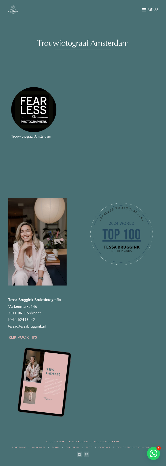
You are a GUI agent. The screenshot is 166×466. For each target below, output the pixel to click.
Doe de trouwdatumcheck (135, 447)
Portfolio (19, 447)
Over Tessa (73, 447)
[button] (153, 453)
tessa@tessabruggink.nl (27, 326)
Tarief (56, 447)
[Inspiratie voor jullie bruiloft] (86, 454)
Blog (89, 447)
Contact (104, 447)
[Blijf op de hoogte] (79, 454)
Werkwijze (39, 447)
